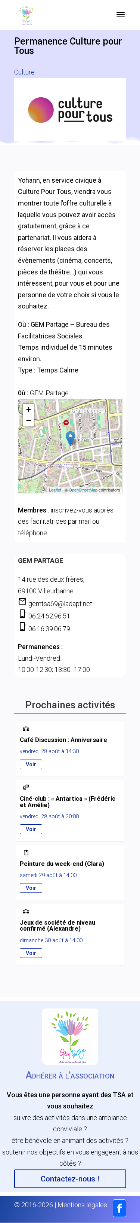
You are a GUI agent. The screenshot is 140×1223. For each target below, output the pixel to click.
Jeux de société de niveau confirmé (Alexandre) (57, 925)
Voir (31, 764)
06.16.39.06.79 (49, 629)
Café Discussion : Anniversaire (63, 739)
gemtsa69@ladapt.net (60, 604)
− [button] (28, 420)
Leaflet (55, 490)
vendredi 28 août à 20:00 (49, 816)
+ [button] (28, 409)
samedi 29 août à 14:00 (48, 875)
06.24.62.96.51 (49, 616)
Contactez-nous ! (70, 1178)
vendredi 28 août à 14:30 (49, 751)
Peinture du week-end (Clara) (62, 863)
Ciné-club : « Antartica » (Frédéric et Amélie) (67, 801)
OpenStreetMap (83, 490)
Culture (24, 72)
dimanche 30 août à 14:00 (51, 940)
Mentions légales (82, 1205)
